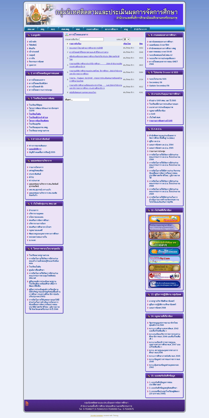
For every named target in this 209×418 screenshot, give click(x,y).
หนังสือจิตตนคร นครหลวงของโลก (82, 92)
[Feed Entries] (26, 403)
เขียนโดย (127, 44)
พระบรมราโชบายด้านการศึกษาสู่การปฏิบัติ (86, 48)
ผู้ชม (141, 44)
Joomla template (96, 415)
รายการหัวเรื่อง (75, 44)
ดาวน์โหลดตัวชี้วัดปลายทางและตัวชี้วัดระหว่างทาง (88, 52)
